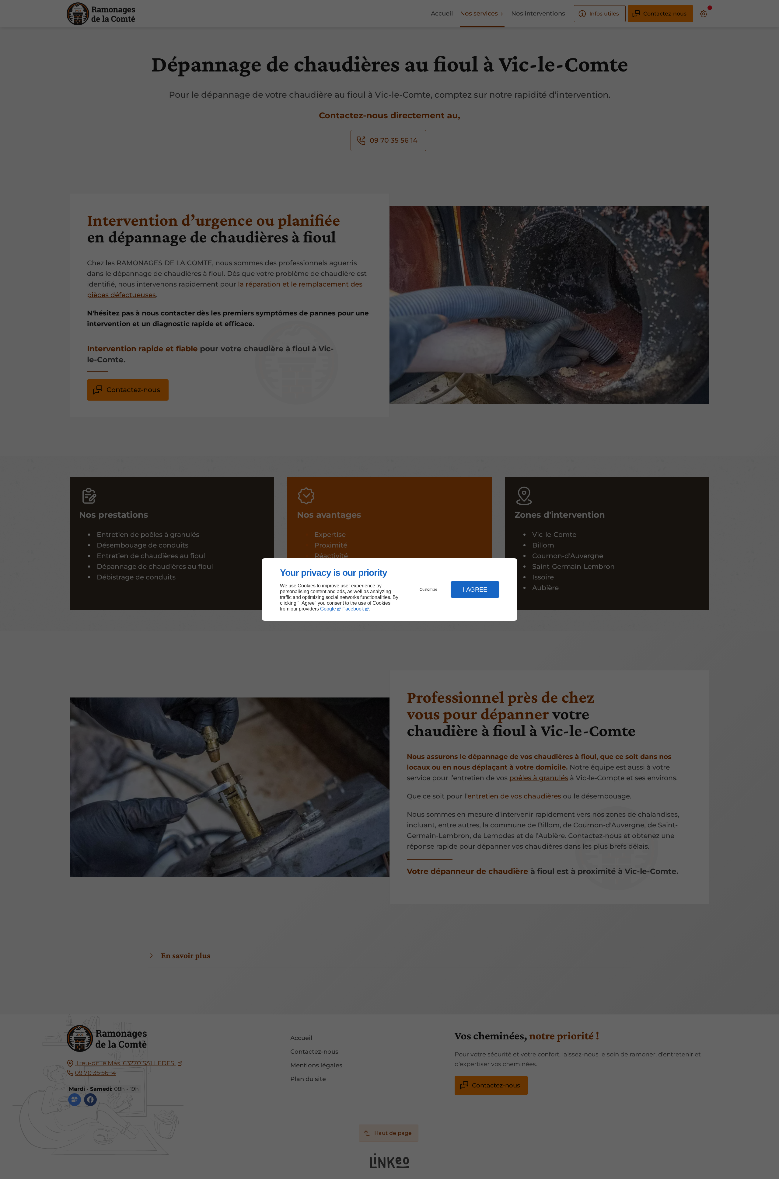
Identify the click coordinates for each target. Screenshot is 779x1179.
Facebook (353, 608)
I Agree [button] (475, 589)
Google (328, 608)
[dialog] (389, 589)
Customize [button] (428, 589)
